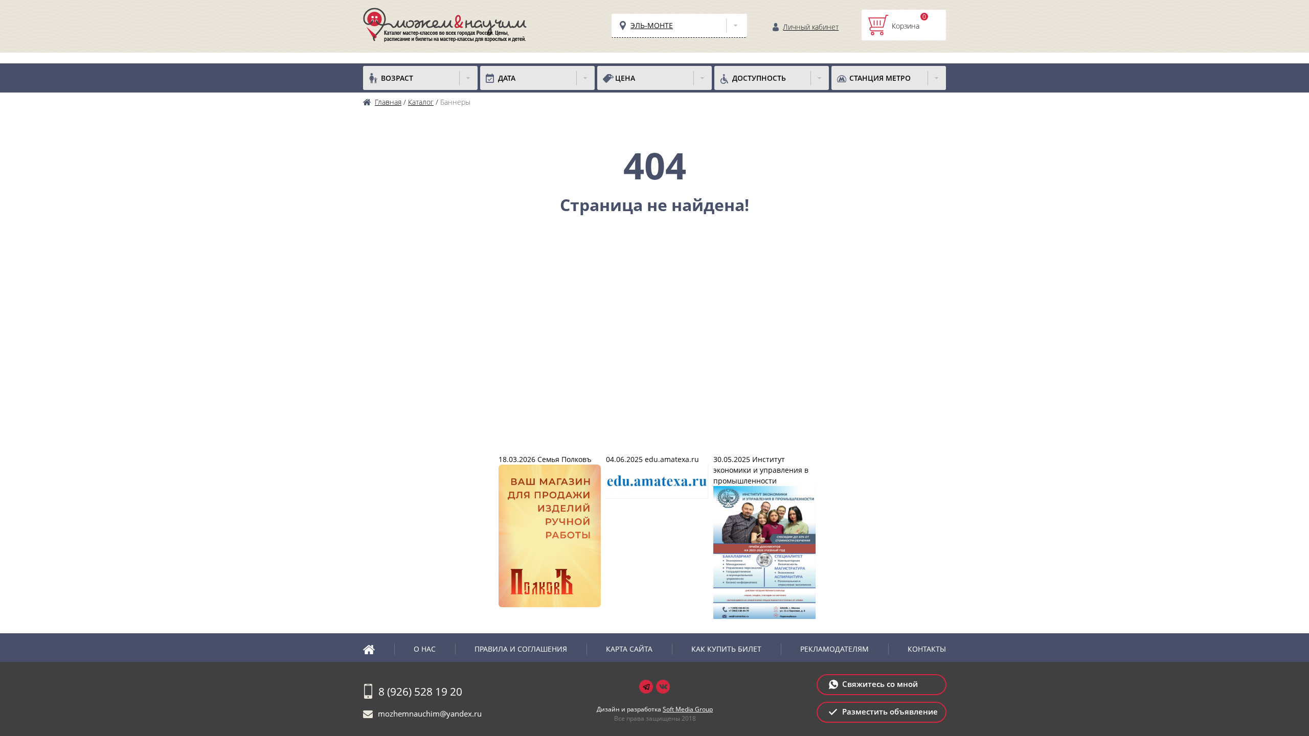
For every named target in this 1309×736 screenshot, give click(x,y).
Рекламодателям (834, 649)
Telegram (646, 687)
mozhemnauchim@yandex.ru (430, 713)
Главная (378, 649)
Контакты (927, 649)
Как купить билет (726, 649)
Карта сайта (629, 649)
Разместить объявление (890, 711)
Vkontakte (663, 687)
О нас (425, 649)
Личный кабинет (811, 27)
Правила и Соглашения (521, 649)
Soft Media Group (688, 709)
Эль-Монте (651, 25)
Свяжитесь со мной (880, 684)
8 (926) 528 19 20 (420, 691)
